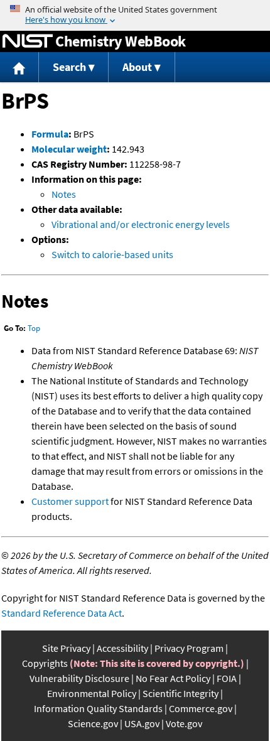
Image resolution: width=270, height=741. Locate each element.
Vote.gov (184, 723)
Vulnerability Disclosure (79, 678)
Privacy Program (189, 648)
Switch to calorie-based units (112, 254)
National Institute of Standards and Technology (28, 41)
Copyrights (45, 663)
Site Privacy (66, 648)
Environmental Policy (91, 693)
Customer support (70, 501)
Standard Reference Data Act (61, 613)
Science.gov (93, 723)
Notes (63, 194)
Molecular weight (69, 149)
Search (69, 67)
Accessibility (122, 648)
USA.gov (141, 723)
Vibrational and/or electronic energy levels (140, 224)
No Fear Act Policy (173, 678)
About (137, 67)
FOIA (227, 678)
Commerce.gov (200, 708)
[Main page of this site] (19, 67)
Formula (49, 133)
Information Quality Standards (98, 708)
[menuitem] (19, 67)
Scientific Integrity (181, 693)
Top (34, 328)
